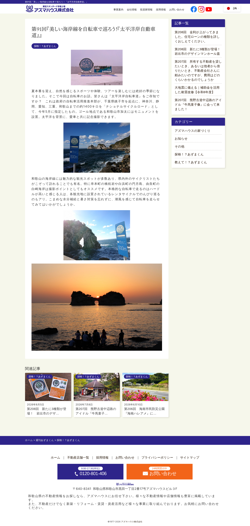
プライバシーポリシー (157, 457)
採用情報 (161, 9)
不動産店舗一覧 (78, 457)
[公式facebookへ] (194, 9)
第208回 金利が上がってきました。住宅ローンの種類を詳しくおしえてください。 (197, 36)
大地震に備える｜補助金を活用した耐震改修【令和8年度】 (197, 90)
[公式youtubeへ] (209, 9)
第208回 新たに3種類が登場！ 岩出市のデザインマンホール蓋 (198, 51)
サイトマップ (189, 457)
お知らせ (181, 138)
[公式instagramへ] (201, 9)
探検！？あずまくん (45, 46)
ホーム (55, 457)
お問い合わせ (176, 9)
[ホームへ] (50, 9)
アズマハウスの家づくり (192, 130)
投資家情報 (146, 9)
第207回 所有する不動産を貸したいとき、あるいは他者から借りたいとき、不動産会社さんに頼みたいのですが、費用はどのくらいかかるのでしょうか (198, 70)
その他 (179, 146)
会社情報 (132, 9)
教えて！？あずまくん (191, 162)
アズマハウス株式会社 (131, 522)
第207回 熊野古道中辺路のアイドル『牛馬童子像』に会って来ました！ (198, 104)
